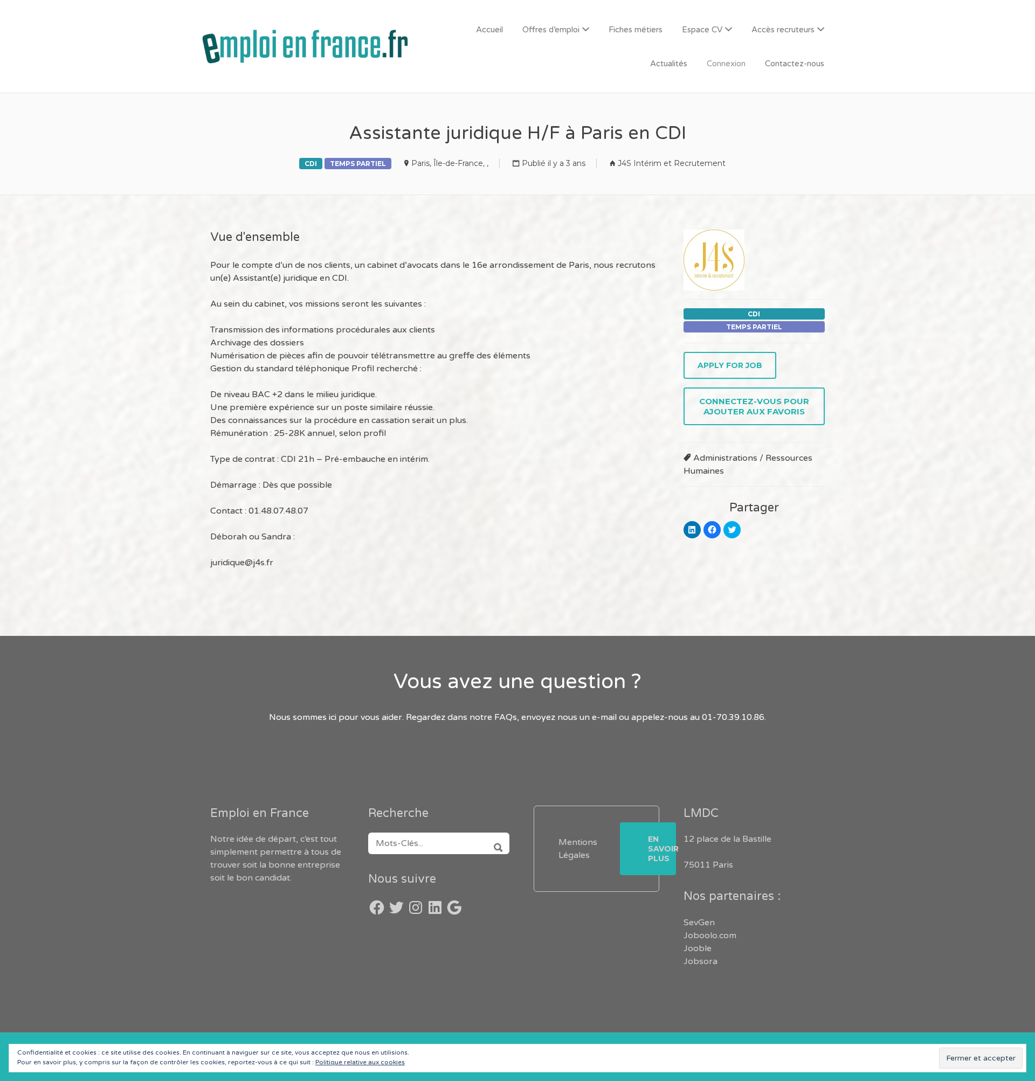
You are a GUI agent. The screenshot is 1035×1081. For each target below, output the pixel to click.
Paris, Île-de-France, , (449, 163)
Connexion (726, 63)
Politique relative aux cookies (360, 1062)
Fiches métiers (636, 29)
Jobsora (700, 961)
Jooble (698, 948)
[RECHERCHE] (494, 843)
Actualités (668, 63)
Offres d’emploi (550, 29)
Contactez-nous (794, 63)
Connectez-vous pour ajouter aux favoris (754, 406)
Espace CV (702, 29)
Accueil (489, 29)
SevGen (699, 922)
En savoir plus (662, 848)
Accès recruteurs (783, 29)
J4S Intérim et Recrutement (672, 163)
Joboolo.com (710, 935)
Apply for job (730, 365)
